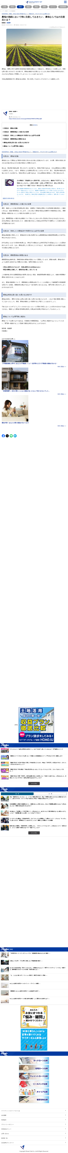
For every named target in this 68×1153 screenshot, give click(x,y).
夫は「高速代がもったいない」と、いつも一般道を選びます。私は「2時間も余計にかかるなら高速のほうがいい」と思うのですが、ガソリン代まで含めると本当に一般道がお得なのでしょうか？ (38, 797)
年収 (12, 6)
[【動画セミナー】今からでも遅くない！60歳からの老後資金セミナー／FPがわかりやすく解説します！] (32, 759)
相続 (20, 6)
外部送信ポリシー (6, 1129)
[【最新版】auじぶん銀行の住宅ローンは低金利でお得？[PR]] (21, 995)
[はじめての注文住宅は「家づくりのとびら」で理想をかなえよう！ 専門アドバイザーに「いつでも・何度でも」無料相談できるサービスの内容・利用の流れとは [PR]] (34, 971)
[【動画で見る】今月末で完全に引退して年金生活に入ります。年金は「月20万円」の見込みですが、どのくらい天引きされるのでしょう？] (34, 765)
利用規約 (3, 1119)
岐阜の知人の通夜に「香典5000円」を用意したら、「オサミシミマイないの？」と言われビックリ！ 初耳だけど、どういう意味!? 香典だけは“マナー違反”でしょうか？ (38, 826)
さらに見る (34, 783)
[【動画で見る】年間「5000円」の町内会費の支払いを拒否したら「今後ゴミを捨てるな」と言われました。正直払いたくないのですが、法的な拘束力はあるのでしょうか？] (34, 779)
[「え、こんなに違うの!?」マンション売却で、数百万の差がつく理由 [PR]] (24, 979)
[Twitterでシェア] (7, 435)
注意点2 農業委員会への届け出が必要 (16, 131)
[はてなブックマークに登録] (15, 435)
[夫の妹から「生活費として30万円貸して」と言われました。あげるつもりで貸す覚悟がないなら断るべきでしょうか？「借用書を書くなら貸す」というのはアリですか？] (5, 813)
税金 (28, 6)
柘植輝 (8, 22)
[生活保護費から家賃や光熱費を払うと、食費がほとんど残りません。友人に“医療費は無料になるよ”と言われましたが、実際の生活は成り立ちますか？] (5, 806)
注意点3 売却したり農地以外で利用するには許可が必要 (21, 135)
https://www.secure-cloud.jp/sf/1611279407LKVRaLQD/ (25, 118)
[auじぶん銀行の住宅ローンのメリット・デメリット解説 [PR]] (21, 987)
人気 (4, 6)
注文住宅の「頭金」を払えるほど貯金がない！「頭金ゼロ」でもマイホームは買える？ (26, 13)
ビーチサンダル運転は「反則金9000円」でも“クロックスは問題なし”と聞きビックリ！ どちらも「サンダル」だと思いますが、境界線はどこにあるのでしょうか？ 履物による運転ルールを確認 (38, 819)
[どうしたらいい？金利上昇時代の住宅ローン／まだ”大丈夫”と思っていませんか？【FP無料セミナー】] (32, 752)
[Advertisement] (34, 96)
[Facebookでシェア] (3, 435)
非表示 (35, 125)
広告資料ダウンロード (7, 1142)
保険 (44, 6)
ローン (53, 6)
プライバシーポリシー (7, 1124)
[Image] (34, 2)
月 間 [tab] (50, 793)
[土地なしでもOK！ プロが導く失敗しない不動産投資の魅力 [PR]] (22, 964)
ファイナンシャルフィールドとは (10, 1110)
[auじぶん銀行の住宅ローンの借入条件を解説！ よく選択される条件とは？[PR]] (25, 1002)
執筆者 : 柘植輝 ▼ (13, 111)
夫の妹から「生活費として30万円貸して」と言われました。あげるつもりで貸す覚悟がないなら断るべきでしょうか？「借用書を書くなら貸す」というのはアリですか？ (38, 812)
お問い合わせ (5, 1133)
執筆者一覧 (4, 1138)
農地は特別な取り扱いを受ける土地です (16, 142)
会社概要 (3, 1115)
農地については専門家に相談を (13, 146)
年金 (36, 6)
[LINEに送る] (11, 435)
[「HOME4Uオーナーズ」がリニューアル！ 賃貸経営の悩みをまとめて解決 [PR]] (26, 957)
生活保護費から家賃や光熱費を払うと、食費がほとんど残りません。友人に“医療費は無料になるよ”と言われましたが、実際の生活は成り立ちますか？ (38, 804)
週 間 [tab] (17, 793)
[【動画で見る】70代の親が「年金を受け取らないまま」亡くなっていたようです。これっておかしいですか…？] (34, 772)
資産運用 (63, 6)
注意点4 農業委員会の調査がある (14, 139)
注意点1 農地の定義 (10, 128)
